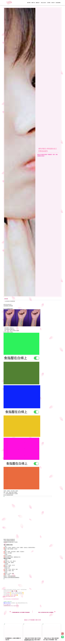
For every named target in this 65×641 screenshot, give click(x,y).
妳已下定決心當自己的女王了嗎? (9, 596)
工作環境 (14, 591)
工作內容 (8, 592)
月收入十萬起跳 (14, 595)
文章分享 (53, 2)
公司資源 (48, 2)
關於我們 (29, 2)
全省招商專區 (58, 2)
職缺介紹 (33, 2)
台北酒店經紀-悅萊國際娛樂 (10, 301)
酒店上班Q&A (43, 2)
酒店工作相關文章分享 (32, 620)
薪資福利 (8, 595)
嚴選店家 (37, 2)
